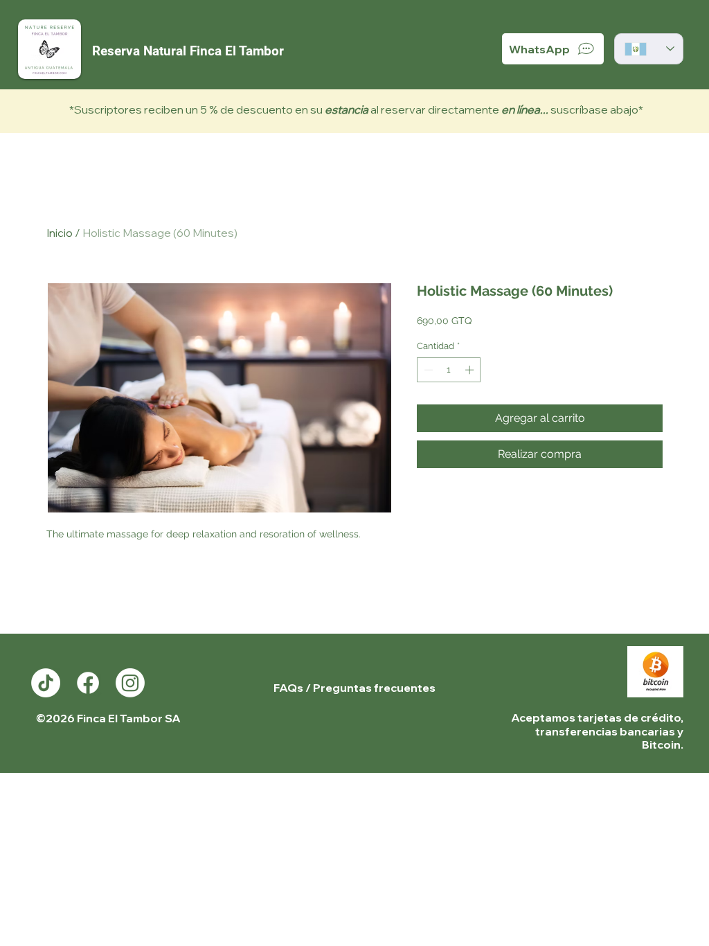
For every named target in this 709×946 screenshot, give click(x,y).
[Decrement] (427, 370)
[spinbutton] (449, 370)
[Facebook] (87, 682)
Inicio (59, 233)
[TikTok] (45, 682)
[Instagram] (130, 682)
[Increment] (471, 370)
